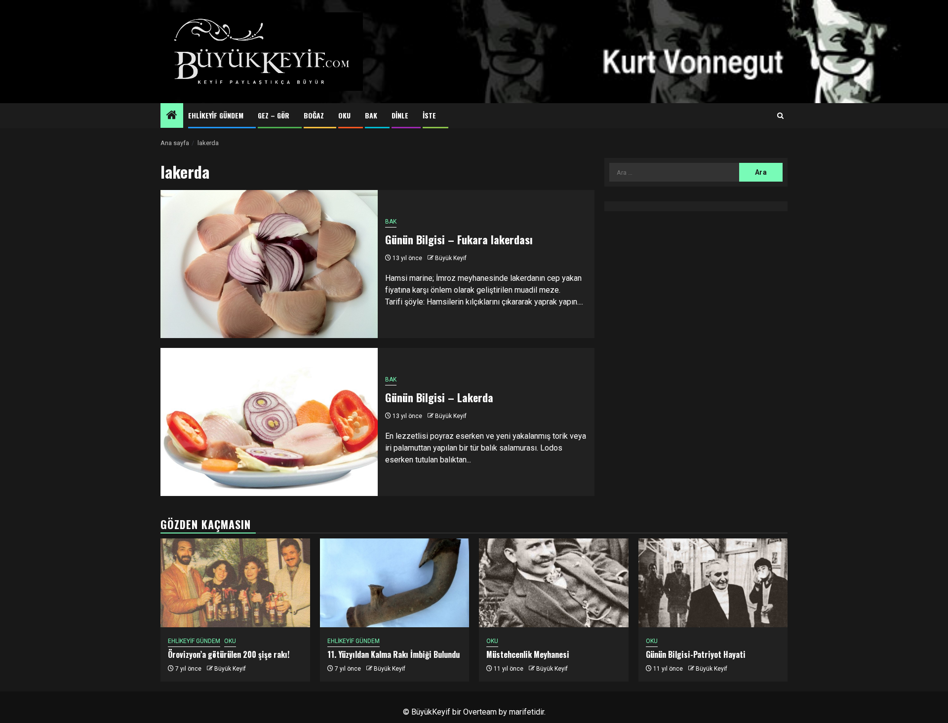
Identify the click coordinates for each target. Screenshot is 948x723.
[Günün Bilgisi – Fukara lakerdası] (269, 264)
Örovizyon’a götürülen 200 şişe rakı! (228, 654)
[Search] (780, 116)
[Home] (171, 116)
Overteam (480, 712)
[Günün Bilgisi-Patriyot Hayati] (713, 582)
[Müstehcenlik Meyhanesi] (554, 582)
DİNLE (400, 115)
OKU (344, 115)
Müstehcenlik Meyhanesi (527, 654)
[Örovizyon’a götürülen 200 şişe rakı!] (235, 582)
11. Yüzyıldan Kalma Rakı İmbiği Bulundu (393, 654)
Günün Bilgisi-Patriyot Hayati (696, 654)
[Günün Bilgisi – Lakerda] (269, 422)
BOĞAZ (314, 115)
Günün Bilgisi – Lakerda (439, 397)
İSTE (429, 115)
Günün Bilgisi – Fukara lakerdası (459, 239)
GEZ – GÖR (273, 115)
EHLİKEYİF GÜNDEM (215, 115)
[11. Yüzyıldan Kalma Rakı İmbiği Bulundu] (395, 582)
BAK (371, 115)
